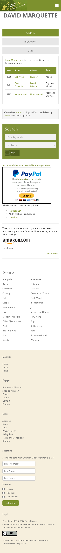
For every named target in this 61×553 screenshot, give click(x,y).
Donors (6, 441)
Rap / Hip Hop (9, 330)
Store (5, 424)
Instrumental (8, 307)
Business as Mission (11, 387)
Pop (32, 321)
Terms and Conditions (13, 437)
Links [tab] (31, 50)
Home (5, 364)
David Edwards (19, 85)
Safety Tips (7, 434)
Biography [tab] (30, 41)
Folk (4, 298)
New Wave (36, 316)
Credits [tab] (30, 32)
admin (19, 112)
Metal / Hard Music (40, 312)
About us (6, 420)
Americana (36, 279)
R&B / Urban (36, 326)
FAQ (4, 427)
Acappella (7, 279)
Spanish (6, 340)
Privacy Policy (9, 430)
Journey (34, 76)
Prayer (5, 394)
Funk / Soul (36, 298)
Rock (33, 330)
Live (4, 312)
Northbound (21, 94)
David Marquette (13, 60)
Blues (5, 284)
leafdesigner (15, 210)
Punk (4, 326)
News (5, 370)
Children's (35, 284)
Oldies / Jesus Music (11, 321)
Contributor (12, 496)
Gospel (5, 302)
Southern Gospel (39, 335)
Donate (6, 404)
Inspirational (37, 302)
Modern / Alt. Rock (11, 316)
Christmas (7, 288)
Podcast (10, 492)
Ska (4, 335)
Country (6, 293)
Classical (35, 288)
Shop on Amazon (10, 390)
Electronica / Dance (40, 293)
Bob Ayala (19, 76)
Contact (6, 400)
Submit (5, 397)
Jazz (32, 307)
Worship (35, 340)
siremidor (13, 217)
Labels (5, 367)
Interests (6, 484)
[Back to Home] (13, 5)
